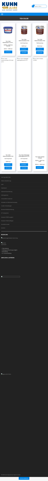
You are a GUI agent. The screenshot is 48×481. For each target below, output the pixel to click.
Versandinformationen (6, 198)
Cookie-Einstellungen (6, 206)
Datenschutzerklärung (6, 191)
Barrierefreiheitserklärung (7, 209)
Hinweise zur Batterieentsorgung (9, 202)
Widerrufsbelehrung (6, 181)
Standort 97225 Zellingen (7, 221)
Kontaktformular (5, 224)
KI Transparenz (5, 213)
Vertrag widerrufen (6, 177)
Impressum (4, 188)
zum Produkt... (8, 51)
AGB (2, 184)
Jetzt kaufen (24, 52)
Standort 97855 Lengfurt (7, 217)
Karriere (3, 228)
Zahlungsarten (4, 195)
